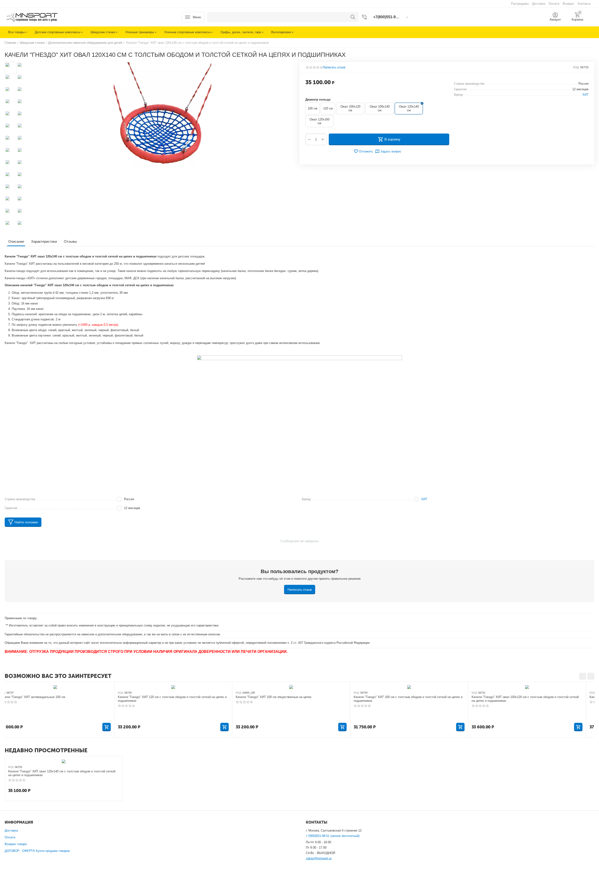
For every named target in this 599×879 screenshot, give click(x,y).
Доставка (11, 830)
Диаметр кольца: (318, 99)
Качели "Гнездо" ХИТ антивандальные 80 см (512, 697)
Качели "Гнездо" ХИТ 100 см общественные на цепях (164, 697)
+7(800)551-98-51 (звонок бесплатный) (332, 836)
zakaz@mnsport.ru (319, 858)
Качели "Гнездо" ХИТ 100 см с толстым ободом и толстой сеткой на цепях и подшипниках (298, 698)
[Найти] (353, 17)
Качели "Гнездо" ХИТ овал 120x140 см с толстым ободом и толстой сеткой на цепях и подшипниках (61, 773)
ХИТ (424, 499)
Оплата (10, 837)
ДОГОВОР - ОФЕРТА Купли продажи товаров (37, 851)
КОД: (576, 67)
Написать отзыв (334, 67)
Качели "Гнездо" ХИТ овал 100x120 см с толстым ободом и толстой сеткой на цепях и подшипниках (415, 698)
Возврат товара (16, 844)
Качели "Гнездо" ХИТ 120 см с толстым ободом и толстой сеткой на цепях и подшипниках (62, 698)
